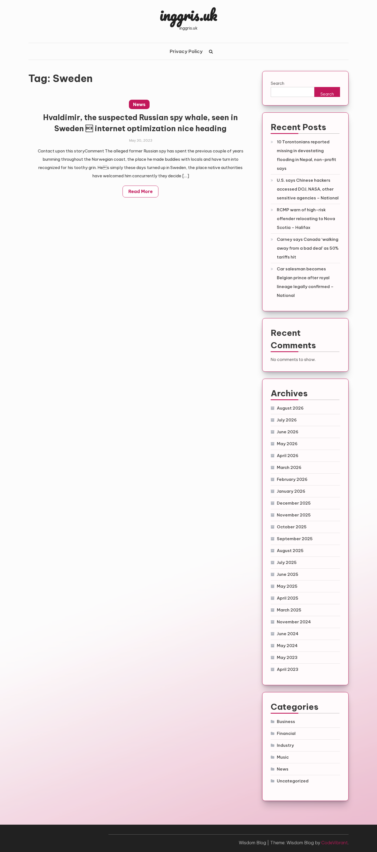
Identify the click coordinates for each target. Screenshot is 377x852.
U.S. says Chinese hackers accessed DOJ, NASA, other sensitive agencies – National (308, 189)
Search (277, 83)
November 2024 (294, 621)
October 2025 (292, 526)
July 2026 (287, 420)
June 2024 (287, 633)
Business (286, 721)
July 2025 (287, 562)
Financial (286, 733)
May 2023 (287, 657)
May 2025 (287, 586)
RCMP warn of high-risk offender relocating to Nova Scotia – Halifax (306, 218)
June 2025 (287, 574)
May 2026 (287, 443)
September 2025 (295, 538)
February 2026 (292, 479)
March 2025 (289, 610)
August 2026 (290, 408)
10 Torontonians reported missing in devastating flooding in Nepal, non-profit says (306, 155)
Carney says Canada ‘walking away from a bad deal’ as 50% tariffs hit (308, 248)
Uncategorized (293, 781)
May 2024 (287, 645)
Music (283, 757)
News (139, 104)
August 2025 (290, 550)
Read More (140, 191)
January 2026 (291, 491)
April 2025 (287, 598)
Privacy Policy (186, 51)
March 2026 (289, 467)
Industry (285, 745)
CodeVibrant (334, 842)
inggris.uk (188, 14)
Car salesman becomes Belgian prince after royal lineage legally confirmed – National (305, 282)
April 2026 (287, 455)
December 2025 (294, 503)
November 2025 (294, 515)
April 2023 (287, 669)
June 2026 (287, 431)
